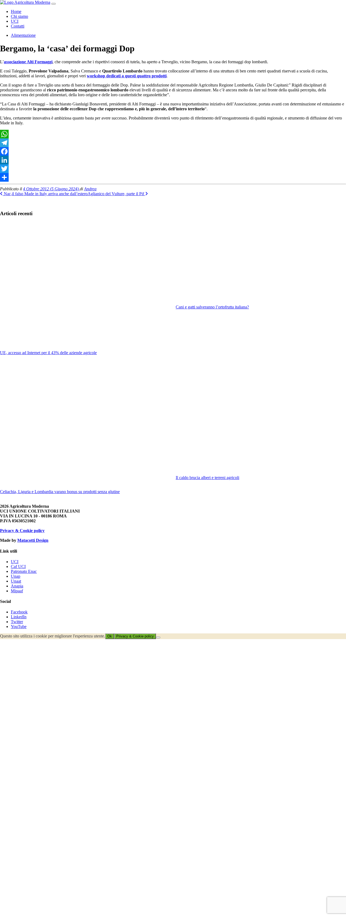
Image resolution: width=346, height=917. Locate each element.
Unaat (16, 581)
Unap (15, 576)
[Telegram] (173, 142)
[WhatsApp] (173, 134)
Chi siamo (19, 16)
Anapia (17, 586)
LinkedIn (18, 616)
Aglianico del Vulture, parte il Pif (116, 193)
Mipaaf (17, 591)
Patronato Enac (24, 571)
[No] (158, 637)
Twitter (17, 621)
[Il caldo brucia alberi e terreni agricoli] (261, 418)
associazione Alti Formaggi (28, 61)
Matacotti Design (32, 540)
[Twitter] (173, 168)
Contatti (17, 26)
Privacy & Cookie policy (22, 530)
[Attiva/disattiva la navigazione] (53, 4)
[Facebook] (173, 151)
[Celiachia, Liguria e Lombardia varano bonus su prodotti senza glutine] (85, 425)
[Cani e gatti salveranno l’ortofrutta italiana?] (261, 263)
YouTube (18, 626)
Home (16, 11)
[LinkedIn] (173, 160)
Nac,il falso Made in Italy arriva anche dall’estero (45, 193)
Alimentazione (23, 35)
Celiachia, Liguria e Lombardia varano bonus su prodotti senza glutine (60, 491)
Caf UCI (18, 566)
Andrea (90, 189)
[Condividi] (173, 177)
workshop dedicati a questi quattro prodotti (127, 76)
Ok (109, 636)
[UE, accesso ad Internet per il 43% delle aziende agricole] (85, 285)
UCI (14, 21)
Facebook (19, 612)
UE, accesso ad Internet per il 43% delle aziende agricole (48, 352)
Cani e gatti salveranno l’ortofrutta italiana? (212, 307)
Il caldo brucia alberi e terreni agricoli (207, 477)
